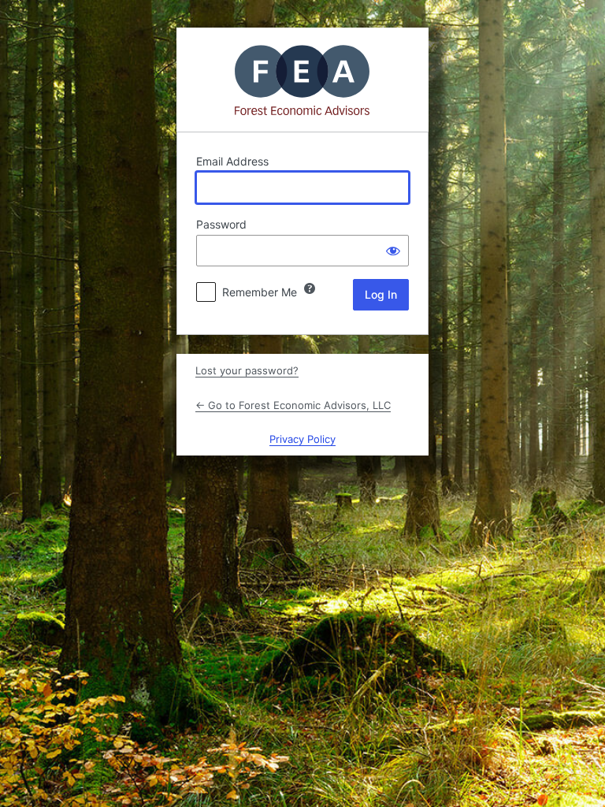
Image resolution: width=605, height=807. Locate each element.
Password (221, 224)
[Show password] (393, 250)
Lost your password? (247, 370)
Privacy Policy (302, 439)
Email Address (232, 161)
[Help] (309, 288)
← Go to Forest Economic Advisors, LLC (293, 405)
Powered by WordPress (302, 80)
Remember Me (259, 292)
